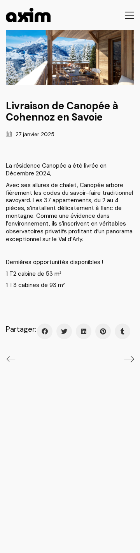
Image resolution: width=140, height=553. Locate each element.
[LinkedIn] (83, 331)
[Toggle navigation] (129, 15)
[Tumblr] (122, 331)
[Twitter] (64, 331)
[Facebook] (44, 331)
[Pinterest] (103, 331)
